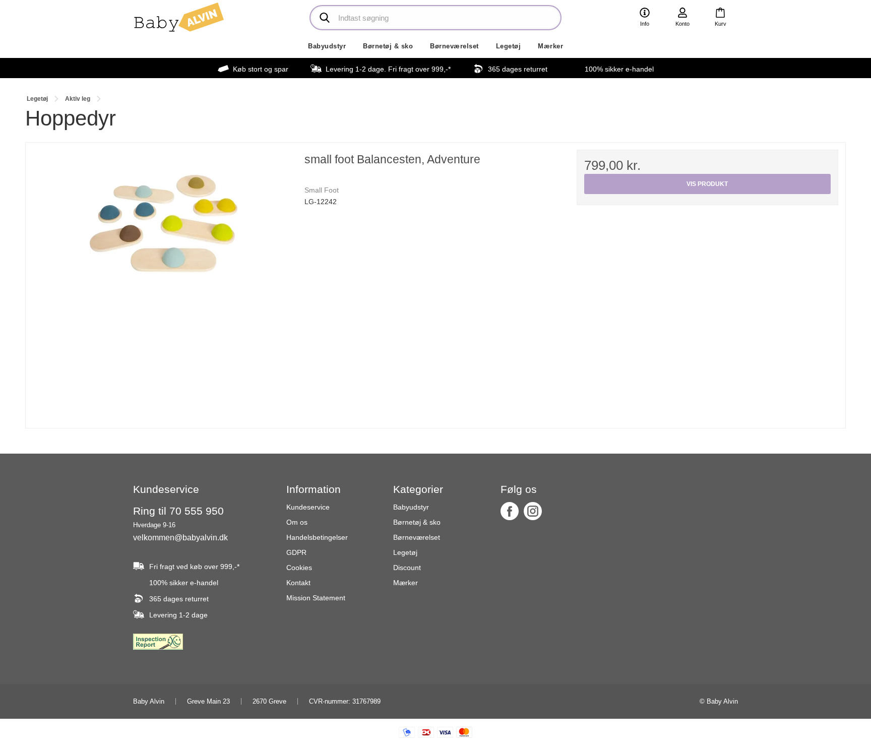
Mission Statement (315, 598)
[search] (435, 17)
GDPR (296, 552)
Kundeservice (308, 507)
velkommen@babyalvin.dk (180, 537)
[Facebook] (510, 511)
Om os (296, 522)
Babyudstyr (327, 46)
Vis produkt (707, 184)
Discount (407, 568)
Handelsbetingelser (317, 537)
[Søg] (325, 18)
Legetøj (508, 46)
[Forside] (178, 17)
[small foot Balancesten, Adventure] (163, 280)
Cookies (299, 568)
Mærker (550, 46)
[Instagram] (533, 511)
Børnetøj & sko (388, 46)
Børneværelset (454, 46)
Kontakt (298, 583)
